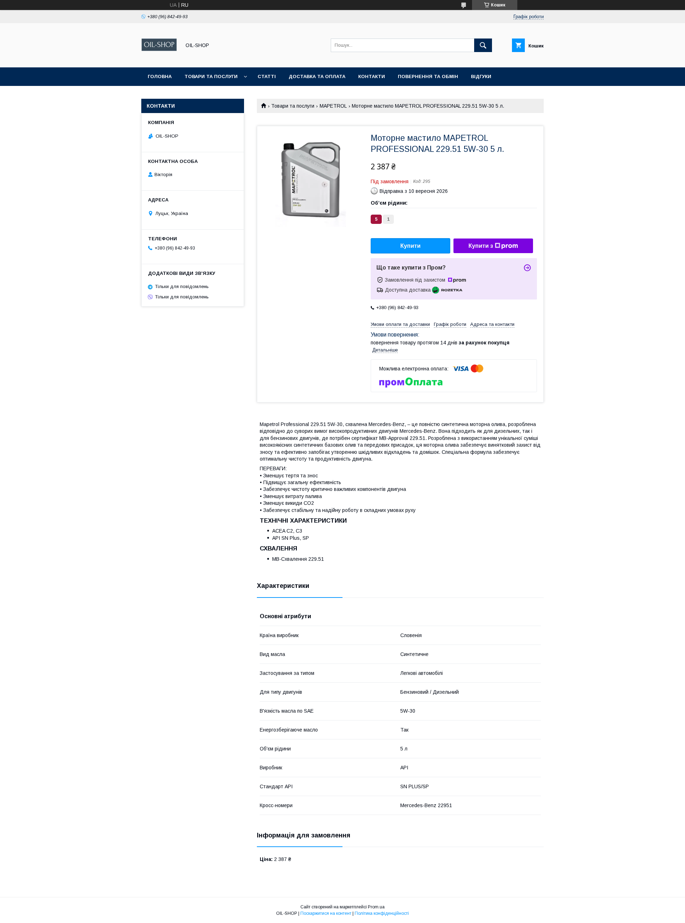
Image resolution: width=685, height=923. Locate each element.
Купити (410, 246)
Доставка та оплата (317, 76)
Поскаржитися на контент (325, 913)
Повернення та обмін (428, 76)
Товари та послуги (211, 76)
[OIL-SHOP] (159, 58)
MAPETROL (333, 106)
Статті (267, 76)
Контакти (371, 76)
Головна (160, 76)
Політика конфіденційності (382, 913)
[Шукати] (483, 45)
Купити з (480, 246)
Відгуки (481, 76)
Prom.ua (376, 906)
